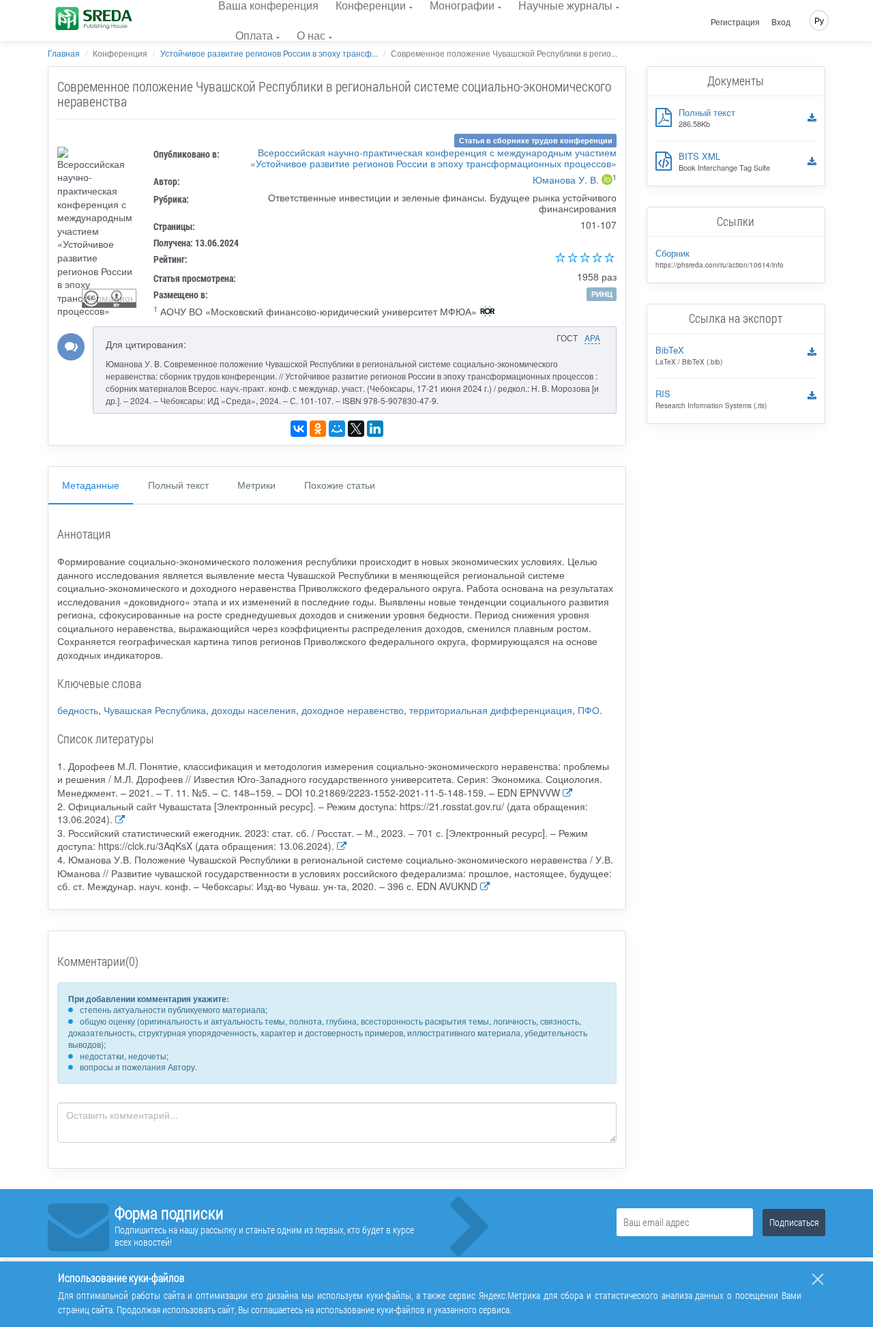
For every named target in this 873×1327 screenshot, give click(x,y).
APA (592, 337)
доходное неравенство (352, 710)
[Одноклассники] (318, 428)
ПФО (589, 710)
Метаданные (90, 484)
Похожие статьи (339, 484)
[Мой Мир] (337, 428)
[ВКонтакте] (299, 428)
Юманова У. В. (566, 179)
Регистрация (735, 21)
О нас (311, 35)
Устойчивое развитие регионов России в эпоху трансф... (269, 53)
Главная (64, 53)
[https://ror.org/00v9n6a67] (487, 312)
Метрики (256, 484)
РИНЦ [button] (601, 294)
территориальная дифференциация (490, 710)
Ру (819, 20)
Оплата (254, 35)
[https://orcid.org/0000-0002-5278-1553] (607, 181)
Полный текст (178, 484)
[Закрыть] (818, 1279)
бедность (77, 710)
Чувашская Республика (155, 710)
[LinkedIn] (375, 428)
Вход (780, 21)
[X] (356, 428)
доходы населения (253, 710)
